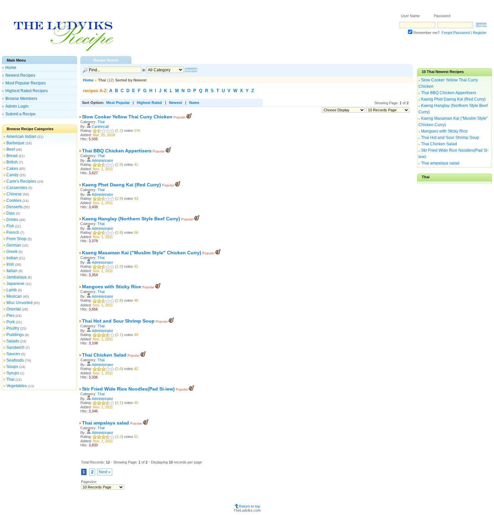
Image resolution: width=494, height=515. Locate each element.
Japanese (15, 283)
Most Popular (118, 103)
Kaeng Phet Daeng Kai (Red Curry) (121, 184)
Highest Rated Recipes (26, 90)
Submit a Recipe (20, 114)
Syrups (12, 373)
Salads (12, 341)
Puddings (15, 334)
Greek (11, 251)
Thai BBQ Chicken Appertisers (117, 150)
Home (10, 67)
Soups (12, 366)
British (12, 162)
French (12, 232)
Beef (10, 149)
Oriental (13, 309)
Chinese (14, 194)
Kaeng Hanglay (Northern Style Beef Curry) (131, 218)
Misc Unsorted (19, 302)
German (13, 245)
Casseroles (16, 187)
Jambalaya (16, 277)
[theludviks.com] (63, 50)
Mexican (14, 296)
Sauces (13, 354)
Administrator (102, 160)
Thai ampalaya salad (105, 423)
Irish (10, 264)
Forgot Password (456, 33)
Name (194, 103)
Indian (12, 258)
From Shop (16, 238)
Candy (12, 175)
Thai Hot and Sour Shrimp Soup (118, 321)
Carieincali (100, 126)
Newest (175, 103)
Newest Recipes (20, 75)
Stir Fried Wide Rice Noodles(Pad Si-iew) (128, 389)
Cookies (14, 200)
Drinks (12, 219)
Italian (11, 270)
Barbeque (15, 143)
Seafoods (15, 360)
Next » (105, 472)
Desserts (14, 207)
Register (480, 33)
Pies (10, 315)
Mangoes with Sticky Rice (111, 286)
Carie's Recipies (21, 181)
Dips (10, 213)
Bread (11, 155)
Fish (10, 226)
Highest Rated (149, 103)
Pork (10, 322)
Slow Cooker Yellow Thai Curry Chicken (127, 116)
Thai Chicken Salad (104, 355)
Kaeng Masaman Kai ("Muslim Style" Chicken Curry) (141, 252)
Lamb (11, 290)
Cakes (12, 168)
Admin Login (17, 106)
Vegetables (16, 385)
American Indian (21, 136)
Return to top (249, 506)
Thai (10, 379)
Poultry (12, 328)
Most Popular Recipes (25, 83)
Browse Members (21, 98)
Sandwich (15, 347)
